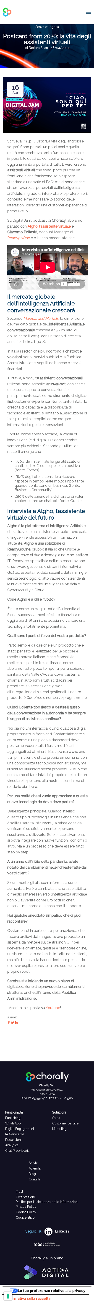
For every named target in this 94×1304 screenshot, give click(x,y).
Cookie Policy (26, 1212)
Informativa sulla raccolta (28, 1298)
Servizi (33, 1163)
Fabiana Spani (39, 48)
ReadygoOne (18, 238)
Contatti (34, 1179)
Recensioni (13, 1140)
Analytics (11, 1145)
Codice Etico (25, 1217)
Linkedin (62, 1231)
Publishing (13, 1118)
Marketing (59, 1129)
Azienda (35, 1168)
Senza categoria (47, 27)
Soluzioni (59, 1112)
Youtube (53, 1008)
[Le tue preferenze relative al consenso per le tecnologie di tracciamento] (8, 1296)
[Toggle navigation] (88, 12)
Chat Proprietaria (17, 1150)
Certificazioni (25, 1197)
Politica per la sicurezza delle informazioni (47, 1202)
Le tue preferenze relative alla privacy (51, 1290)
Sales (56, 1118)
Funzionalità (14, 1112)
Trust (19, 1191)
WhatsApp (13, 1123)
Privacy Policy (26, 1206)
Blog (32, 1174)
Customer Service (65, 1123)
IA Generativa (14, 1134)
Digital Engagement (19, 1129)
